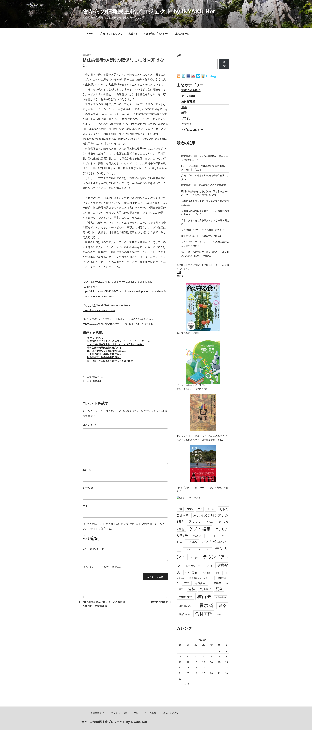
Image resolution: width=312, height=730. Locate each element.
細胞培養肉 (221, 597)
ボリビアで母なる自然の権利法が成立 (106, 351)
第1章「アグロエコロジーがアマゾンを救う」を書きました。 (202, 489)
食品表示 (184, 614)
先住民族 (191, 572)
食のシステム (97, 377)
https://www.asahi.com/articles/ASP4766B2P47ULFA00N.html (118, 324)
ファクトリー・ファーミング (197, 549)
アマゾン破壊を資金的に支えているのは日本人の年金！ (115, 344)
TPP (200, 509)
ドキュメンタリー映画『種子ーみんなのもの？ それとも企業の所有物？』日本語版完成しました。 (202, 438)
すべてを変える (95, 337)
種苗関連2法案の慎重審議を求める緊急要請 (203, 185)
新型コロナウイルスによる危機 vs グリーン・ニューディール (118, 341)
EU (180, 509)
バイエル (192, 541)
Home (90, 33)
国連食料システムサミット (201, 578)
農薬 (184, 107)
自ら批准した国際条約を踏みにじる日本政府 (110, 360)
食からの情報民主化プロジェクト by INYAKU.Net (149, 11)
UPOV (210, 509)
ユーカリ (194, 558)
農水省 (206, 605)
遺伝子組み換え (191, 90)
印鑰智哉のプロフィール (156, 33)
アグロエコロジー (192, 129)
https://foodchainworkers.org (99, 310)
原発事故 (206, 573)
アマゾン (186, 124)
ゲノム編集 (188, 95)
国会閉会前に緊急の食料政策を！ (104, 357)
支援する (133, 33)
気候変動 (205, 589)
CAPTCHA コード (93, 549)
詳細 (179, 272)
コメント (89, 424)
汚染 (219, 589)
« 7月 (187, 684)
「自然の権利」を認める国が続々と (105, 354)
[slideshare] (203, 77)
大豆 (187, 583)
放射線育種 (188, 101)
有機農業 (216, 583)
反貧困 (218, 573)
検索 (179, 55)
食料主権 (203, 613)
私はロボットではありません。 (104, 567)
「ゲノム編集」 (151, 713)
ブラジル (186, 118)
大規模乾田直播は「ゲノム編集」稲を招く (202, 230)
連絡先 (180, 276)
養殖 (219, 614)
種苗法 (204, 596)
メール (88, 487)
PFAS (190, 509)
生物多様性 (185, 597)
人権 (89, 377)
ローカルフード (194, 565)
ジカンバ (197, 536)
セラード (211, 536)
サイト (86, 505)
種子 (184, 112)
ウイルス (210, 522)
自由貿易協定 (186, 606)
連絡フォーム (182, 33)
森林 (191, 589)
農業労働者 (96, 381)
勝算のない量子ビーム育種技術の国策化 (201, 236)
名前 (87, 470)
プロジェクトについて (110, 33)
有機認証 (200, 583)
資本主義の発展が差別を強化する (104, 347)
